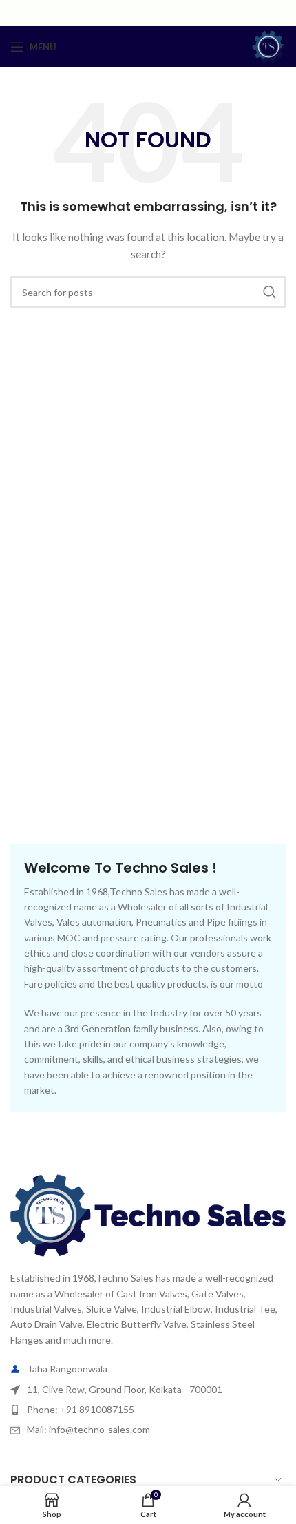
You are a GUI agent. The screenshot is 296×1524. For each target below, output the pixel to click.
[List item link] (148, 1409)
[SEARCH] (270, 292)
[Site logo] (268, 46)
